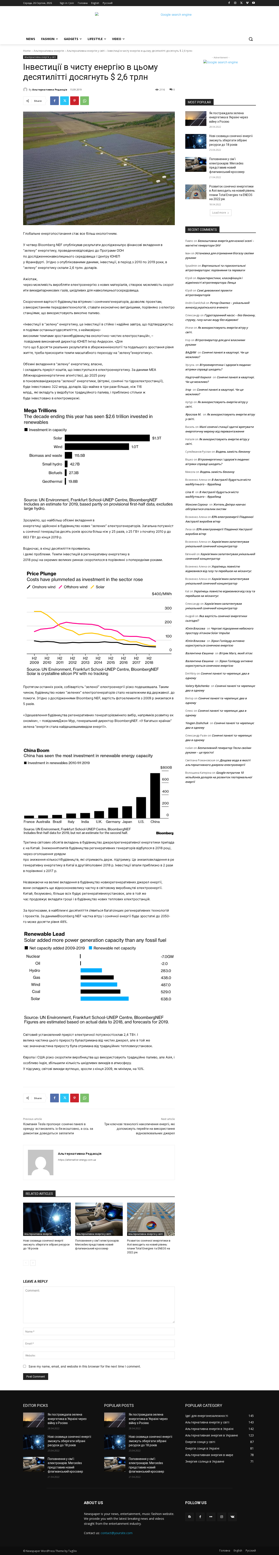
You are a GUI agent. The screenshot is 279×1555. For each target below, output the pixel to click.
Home (27, 51)
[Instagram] (235, 3)
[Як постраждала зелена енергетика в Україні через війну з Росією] (195, 118)
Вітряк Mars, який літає (235, 653)
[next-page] (33, 1263)
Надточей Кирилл (198, 377)
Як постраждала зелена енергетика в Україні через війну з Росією (228, 117)
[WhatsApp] (84, 100)
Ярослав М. (193, 414)
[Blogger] (189, 1517)
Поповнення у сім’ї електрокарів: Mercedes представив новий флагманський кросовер (97, 1244)
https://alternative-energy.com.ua (77, 1159)
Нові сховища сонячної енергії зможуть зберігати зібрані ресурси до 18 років (46, 1244)
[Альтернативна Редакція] (26, 89)
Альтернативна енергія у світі (86, 51)
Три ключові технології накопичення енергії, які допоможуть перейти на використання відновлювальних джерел (139, 1128)
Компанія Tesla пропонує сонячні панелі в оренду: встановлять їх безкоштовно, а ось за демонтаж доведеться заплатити (58, 1128)
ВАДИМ (190, 352)
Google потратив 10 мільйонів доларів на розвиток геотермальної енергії (218, 777)
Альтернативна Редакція (49, 89)
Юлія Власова (195, 628)
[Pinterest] (74, 100)
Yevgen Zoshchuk (196, 723)
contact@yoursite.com (117, 1533)
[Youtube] (253, 3)
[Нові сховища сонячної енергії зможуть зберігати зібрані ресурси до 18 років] (47, 1219)
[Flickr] (211, 1517)
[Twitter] (241, 3)
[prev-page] (26, 1263)
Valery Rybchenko (197, 686)
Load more (219, 212)
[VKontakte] (232, 1517)
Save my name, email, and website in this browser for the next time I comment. (85, 1366)
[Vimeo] (247, 3)
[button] (250, 39)
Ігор (188, 390)
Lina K (189, 492)
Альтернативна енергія (49, 51)
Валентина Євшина (199, 653)
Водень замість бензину (233, 452)
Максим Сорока (196, 504)
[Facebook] (229, 3)
